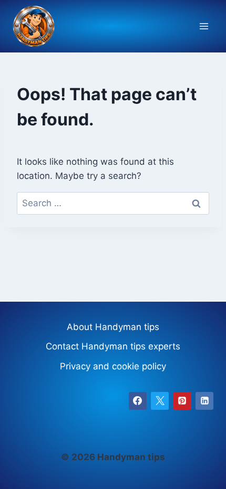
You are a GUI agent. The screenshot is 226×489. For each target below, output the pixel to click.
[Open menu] (203, 26)
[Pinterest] (182, 401)
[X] (160, 401)
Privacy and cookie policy (113, 366)
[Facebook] (138, 401)
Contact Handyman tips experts (113, 346)
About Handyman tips (113, 327)
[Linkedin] (204, 401)
